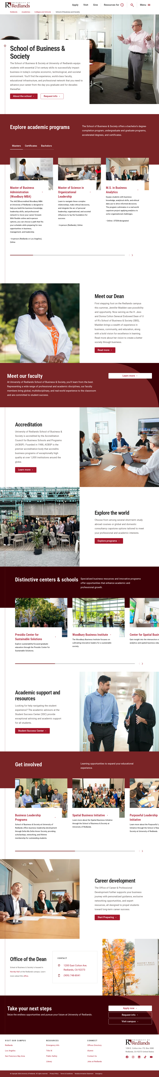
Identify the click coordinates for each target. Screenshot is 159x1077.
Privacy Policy (54, 1073)
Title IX (49, 1051)
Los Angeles (10, 1051)
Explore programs (107, 540)
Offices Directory (94, 1045)
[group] (31, 203)
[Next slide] (132, 255)
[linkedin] (139, 1056)
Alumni (90, 1051)
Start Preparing (106, 917)
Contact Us (92, 1056)
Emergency (98, 1073)
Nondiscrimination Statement (84, 1073)
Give (95, 4)
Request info (50, 96)
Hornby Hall (15, 972)
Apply (75, 4)
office (26, 976)
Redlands (13, 12)
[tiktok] (145, 1056)
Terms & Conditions (66, 1073)
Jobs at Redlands (94, 1061)
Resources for (111, 4)
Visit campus (129, 1021)
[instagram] (133, 1056)
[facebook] (127, 1056)
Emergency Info (52, 1045)
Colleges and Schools (42, 12)
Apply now (128, 1008)
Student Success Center (31, 730)
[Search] (132, 5)
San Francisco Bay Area (15, 1056)
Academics (26, 12)
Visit (85, 4)
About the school (22, 96)
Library (49, 1061)
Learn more (129, 375)
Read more (103, 350)
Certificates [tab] (31, 145)
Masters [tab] (16, 145)
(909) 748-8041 (72, 975)
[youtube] (151, 1056)
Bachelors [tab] (46, 145)
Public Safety (51, 1056)
